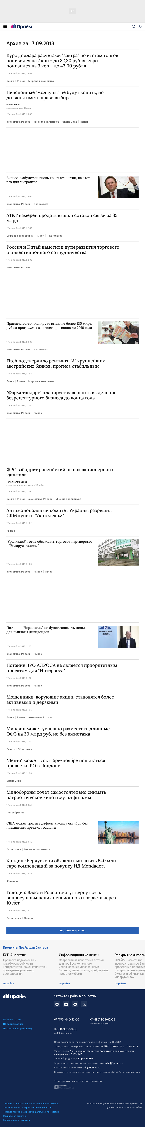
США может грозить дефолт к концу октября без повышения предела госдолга (47, 825)
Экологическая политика (16, 1120)
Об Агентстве (12, 1019)
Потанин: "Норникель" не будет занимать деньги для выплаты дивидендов (46, 630)
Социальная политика (14, 1116)
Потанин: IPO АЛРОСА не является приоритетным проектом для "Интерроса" (61, 668)
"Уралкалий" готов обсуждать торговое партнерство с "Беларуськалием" (49, 543)
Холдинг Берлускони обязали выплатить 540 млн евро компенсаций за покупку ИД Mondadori (61, 863)
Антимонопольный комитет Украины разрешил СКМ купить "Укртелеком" (59, 513)
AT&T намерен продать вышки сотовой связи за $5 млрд (61, 218)
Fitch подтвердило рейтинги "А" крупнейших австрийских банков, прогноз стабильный (55, 363)
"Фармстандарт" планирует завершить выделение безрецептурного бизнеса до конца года (61, 395)
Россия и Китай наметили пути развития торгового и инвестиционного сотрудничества (62, 249)
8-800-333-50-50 (65, 1031)
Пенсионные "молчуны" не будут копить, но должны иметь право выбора (55, 95)
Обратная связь (13, 1023)
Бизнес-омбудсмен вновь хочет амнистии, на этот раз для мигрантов (48, 180)
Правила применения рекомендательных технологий (31, 1111)
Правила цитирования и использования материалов (31, 1103)
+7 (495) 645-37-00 (66, 1019)
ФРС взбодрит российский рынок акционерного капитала (59, 472)
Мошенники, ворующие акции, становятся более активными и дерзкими (60, 699)
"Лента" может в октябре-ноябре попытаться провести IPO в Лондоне (55, 763)
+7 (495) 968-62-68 (102, 1021)
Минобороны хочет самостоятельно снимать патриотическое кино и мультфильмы (56, 795)
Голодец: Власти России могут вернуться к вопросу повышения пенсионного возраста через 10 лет (61, 898)
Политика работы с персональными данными (27, 1107)
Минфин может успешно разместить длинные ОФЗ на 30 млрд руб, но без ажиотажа (58, 731)
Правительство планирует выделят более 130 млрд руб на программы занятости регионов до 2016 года (49, 325)
